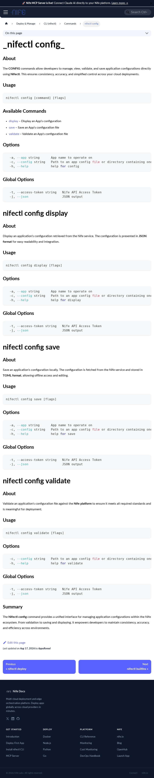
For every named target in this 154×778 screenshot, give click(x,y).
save (12, 127)
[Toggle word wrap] (140, 157)
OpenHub (122, 749)
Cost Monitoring (88, 749)
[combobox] (137, 12)
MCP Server (12, 756)
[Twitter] (7, 718)
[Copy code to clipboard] (146, 97)
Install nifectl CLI (15, 749)
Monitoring (86, 743)
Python (47, 749)
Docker (47, 737)
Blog (119, 743)
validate (14, 133)
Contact (133, 773)
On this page (13, 33)
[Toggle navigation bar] (5, 12)
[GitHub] (18, 718)
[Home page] (6, 24)
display (13, 121)
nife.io (120, 737)
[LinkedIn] (12, 718)
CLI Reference (87, 737)
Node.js (47, 743)
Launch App (123, 756)
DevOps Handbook (90, 756)
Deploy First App (15, 743)
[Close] (151, 3)
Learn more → (120, 3)
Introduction (12, 737)
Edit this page (16, 642)
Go (44, 756)
